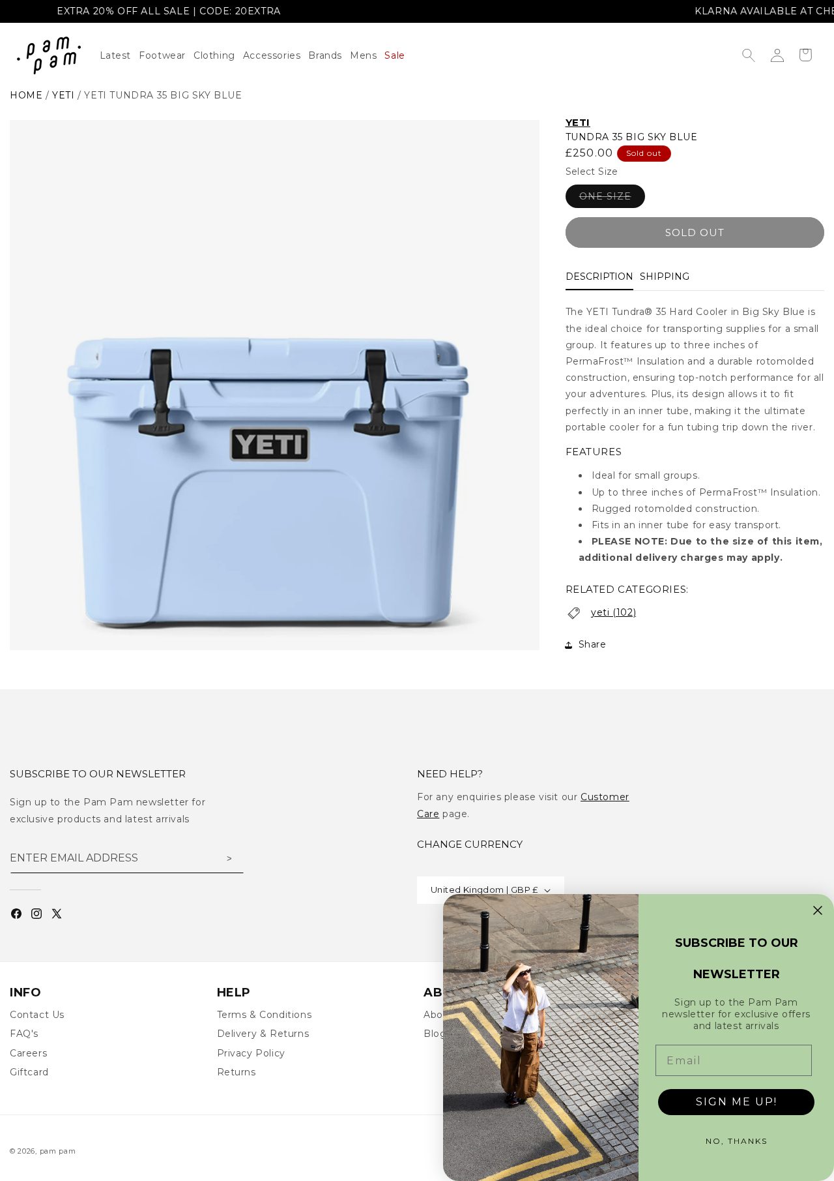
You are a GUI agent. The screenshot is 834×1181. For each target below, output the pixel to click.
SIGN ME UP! (736, 1102)
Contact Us (37, 1015)
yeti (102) (613, 612)
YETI (578, 122)
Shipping (664, 277)
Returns (236, 1072)
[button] (218, 55)
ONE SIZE (612, 199)
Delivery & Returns (263, 1033)
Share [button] (593, 645)
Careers (28, 1053)
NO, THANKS (737, 1141)
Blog (435, 1033)
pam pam (58, 1151)
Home (26, 95)
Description (599, 277)
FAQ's (24, 1033)
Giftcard (29, 1072)
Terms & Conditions (264, 1015)
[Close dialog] (817, 910)
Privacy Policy (251, 1053)
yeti (63, 95)
